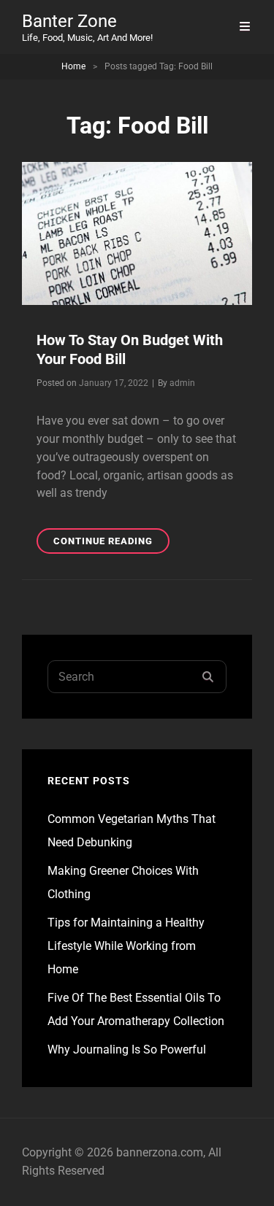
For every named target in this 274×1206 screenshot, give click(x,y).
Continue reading (111, 544)
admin (182, 383)
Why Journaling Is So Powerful (126, 1049)
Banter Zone (69, 21)
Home (73, 66)
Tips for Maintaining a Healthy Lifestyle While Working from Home (126, 946)
